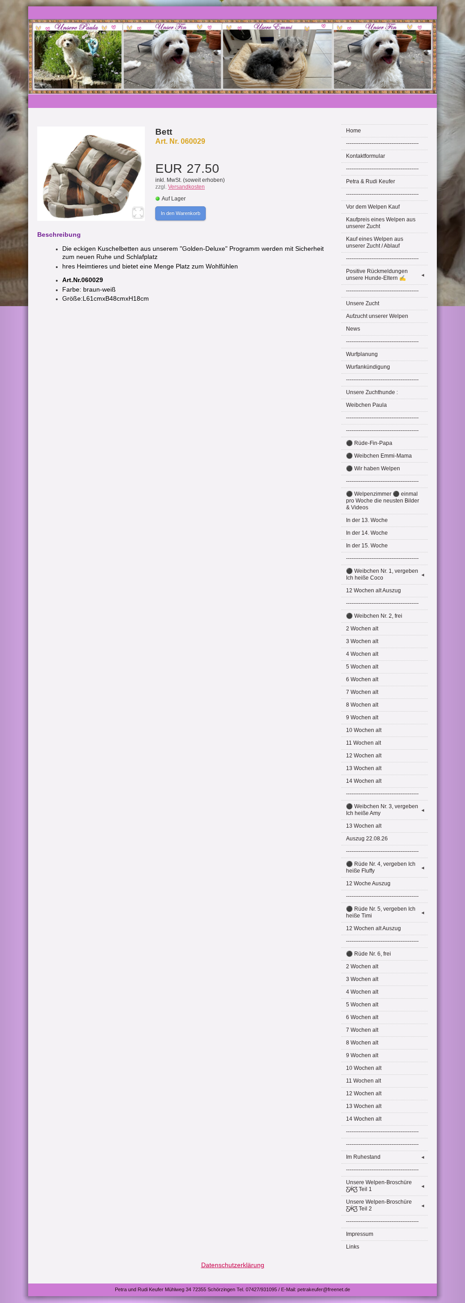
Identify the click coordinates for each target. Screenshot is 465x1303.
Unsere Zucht (362, 303)
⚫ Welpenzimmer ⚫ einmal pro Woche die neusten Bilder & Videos (382, 501)
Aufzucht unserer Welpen (377, 316)
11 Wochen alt (363, 743)
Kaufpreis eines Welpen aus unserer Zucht (381, 222)
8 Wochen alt (362, 705)
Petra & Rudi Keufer (370, 181)
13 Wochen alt (363, 768)
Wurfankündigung (368, 367)
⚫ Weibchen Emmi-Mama (379, 456)
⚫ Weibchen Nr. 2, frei (374, 616)
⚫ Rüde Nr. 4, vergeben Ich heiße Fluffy (385, 867)
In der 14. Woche (367, 533)
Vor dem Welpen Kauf (373, 207)
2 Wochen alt (362, 628)
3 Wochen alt (362, 641)
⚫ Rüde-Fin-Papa (369, 443)
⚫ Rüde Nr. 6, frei (368, 954)
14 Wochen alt (363, 781)
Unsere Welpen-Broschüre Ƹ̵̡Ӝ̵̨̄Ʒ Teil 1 (385, 1185)
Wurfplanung (362, 354)
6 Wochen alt (362, 679)
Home (353, 130)
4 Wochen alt (362, 654)
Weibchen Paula (366, 405)
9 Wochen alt (362, 717)
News (353, 329)
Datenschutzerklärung (232, 1265)
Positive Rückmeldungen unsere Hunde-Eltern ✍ (385, 274)
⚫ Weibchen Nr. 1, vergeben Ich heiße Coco (385, 574)
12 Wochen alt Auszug (373, 590)
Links (352, 1247)
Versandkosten (186, 187)
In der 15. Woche (367, 545)
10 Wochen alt (363, 730)
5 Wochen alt (362, 667)
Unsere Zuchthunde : (372, 392)
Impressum (359, 1234)
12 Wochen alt (363, 755)
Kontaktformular (365, 156)
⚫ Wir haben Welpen (373, 468)
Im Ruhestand (385, 1157)
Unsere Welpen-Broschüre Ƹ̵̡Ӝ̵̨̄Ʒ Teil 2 (385, 1205)
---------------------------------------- (382, 143)
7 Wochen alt (362, 692)
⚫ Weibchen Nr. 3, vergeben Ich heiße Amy (385, 809)
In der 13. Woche (367, 520)
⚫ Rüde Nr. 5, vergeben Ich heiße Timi (385, 912)
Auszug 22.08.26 (367, 838)
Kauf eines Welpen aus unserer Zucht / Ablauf (374, 242)
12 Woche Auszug (368, 883)
